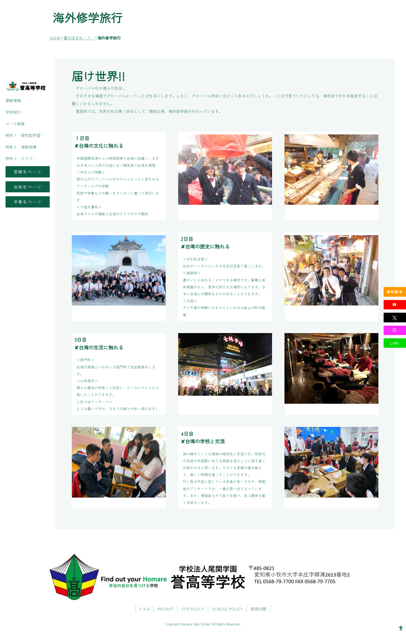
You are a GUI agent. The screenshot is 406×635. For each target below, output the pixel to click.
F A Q (145, 609)
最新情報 (13, 100)
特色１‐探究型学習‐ (25, 135)
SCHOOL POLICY (227, 609)
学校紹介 (13, 112)
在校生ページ (28, 187)
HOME (55, 38)
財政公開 (258, 609)
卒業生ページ (28, 201)
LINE (395, 343)
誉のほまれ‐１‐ (79, 38)
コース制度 (15, 123)
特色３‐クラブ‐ (21, 158)
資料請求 (395, 291)
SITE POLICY (192, 609)
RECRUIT (165, 609)
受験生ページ (28, 171)
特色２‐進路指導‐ (23, 147)
